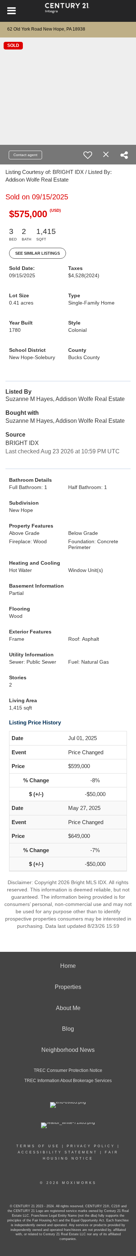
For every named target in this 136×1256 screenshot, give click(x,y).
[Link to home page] (68, 11)
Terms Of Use (37, 1146)
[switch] (88, 155)
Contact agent (25, 155)
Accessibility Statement (58, 1152)
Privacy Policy (91, 1146)
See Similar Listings (37, 253)
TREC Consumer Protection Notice (68, 1070)
